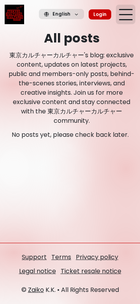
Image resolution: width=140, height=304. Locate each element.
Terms (61, 257)
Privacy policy (97, 257)
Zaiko (36, 289)
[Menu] (125, 14)
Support (34, 257)
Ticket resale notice (91, 271)
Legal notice (37, 271)
